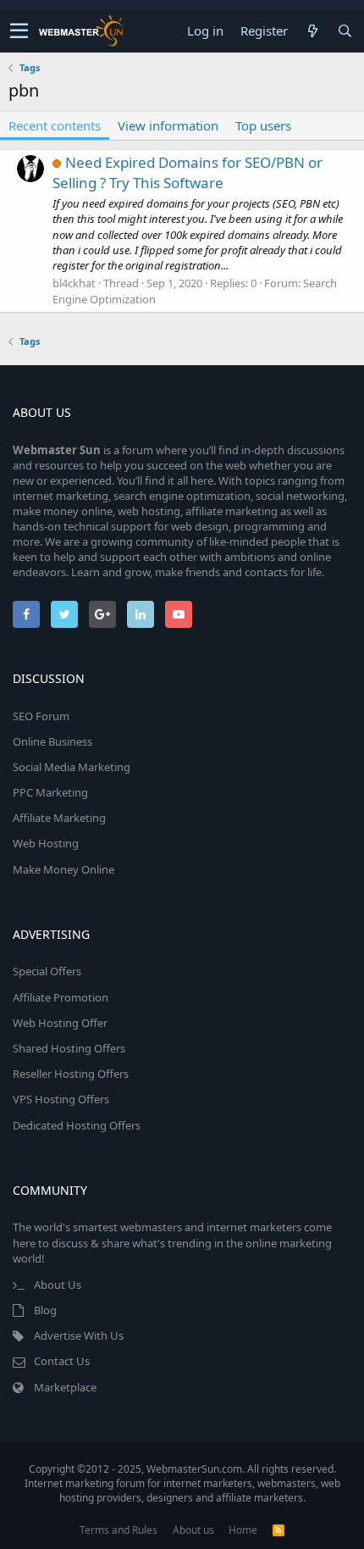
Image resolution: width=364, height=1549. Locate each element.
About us (193, 1530)
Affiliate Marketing (59, 817)
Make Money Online (63, 869)
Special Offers (47, 971)
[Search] (344, 31)
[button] (19, 31)
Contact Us (62, 1361)
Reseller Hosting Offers (71, 1073)
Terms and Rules (118, 1530)
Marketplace (65, 1387)
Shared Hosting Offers (69, 1048)
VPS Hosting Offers (61, 1099)
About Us (57, 1284)
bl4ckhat (74, 283)
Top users (263, 125)
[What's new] (312, 31)
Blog (45, 1310)
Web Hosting (46, 843)
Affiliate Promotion (60, 997)
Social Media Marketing (71, 766)
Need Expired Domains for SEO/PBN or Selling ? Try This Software (187, 172)
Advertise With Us (79, 1335)
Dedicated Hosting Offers (77, 1125)
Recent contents (54, 125)
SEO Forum (41, 716)
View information (168, 125)
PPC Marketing (50, 792)
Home (243, 1530)
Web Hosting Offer (60, 1022)
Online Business (52, 741)
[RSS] (278, 1530)
